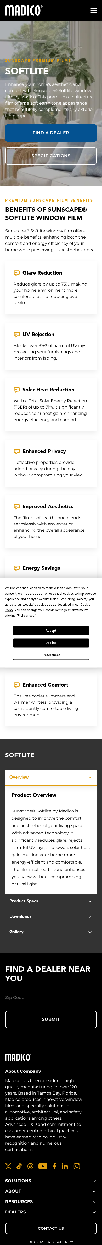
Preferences (50, 655)
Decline (51, 643)
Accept (51, 631)
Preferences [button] (26, 615)
